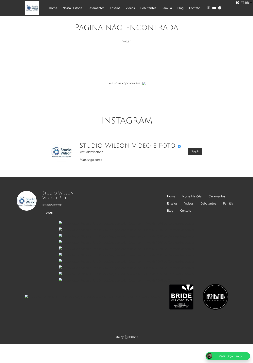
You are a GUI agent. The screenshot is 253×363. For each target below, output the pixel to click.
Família (228, 203)
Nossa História (192, 196)
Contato (185, 210)
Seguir (195, 151)
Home (171, 196)
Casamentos (217, 196)
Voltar (126, 41)
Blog (170, 210)
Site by (120, 337)
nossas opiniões (124, 83)
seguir (49, 212)
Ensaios (172, 203)
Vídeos (188, 203)
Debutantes (208, 203)
